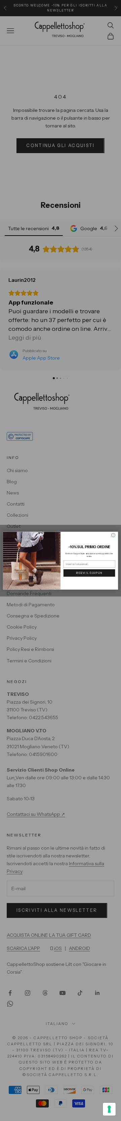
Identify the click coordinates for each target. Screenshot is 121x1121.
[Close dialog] (113, 535)
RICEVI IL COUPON (89, 572)
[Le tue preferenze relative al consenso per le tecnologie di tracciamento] (109, 1109)
